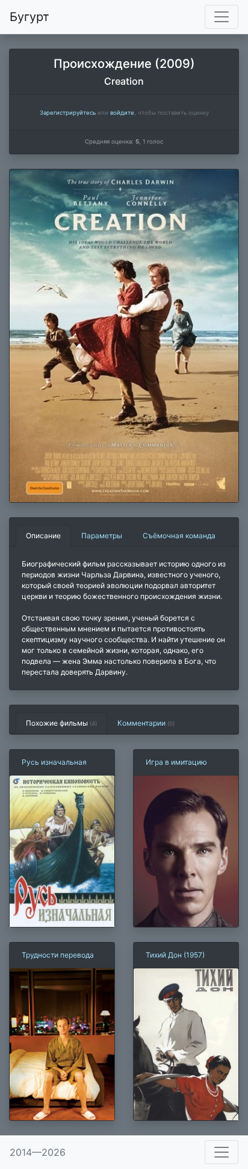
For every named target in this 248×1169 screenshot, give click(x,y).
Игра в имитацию (176, 762)
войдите (122, 112)
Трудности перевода (58, 954)
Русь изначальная (54, 762)
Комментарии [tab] (146, 722)
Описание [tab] (43, 535)
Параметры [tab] (101, 535)
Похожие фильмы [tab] (61, 722)
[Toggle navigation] (221, 17)
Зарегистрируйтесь (68, 112)
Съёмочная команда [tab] (179, 535)
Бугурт (29, 17)
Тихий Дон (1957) (175, 954)
